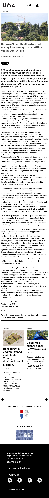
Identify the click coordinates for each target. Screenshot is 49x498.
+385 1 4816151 (16, 458)
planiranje (11, 317)
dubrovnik (35, 315)
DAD (3, 315)
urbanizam (20, 317)
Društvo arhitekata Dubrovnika (18, 315)
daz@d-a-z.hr (14, 461)
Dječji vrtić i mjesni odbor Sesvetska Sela (36, 346)
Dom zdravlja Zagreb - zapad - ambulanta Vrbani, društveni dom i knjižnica (13, 356)
